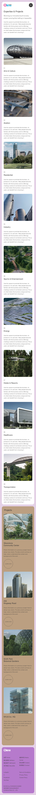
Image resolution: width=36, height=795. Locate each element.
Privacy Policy (23, 775)
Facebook (7, 777)
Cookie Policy (23, 777)
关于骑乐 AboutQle (9, 766)
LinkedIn (6, 772)
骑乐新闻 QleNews (9, 760)
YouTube (6, 780)
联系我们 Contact (24, 765)
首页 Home (7, 757)
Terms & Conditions (25, 772)
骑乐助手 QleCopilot (9, 763)
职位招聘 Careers (24, 763)
